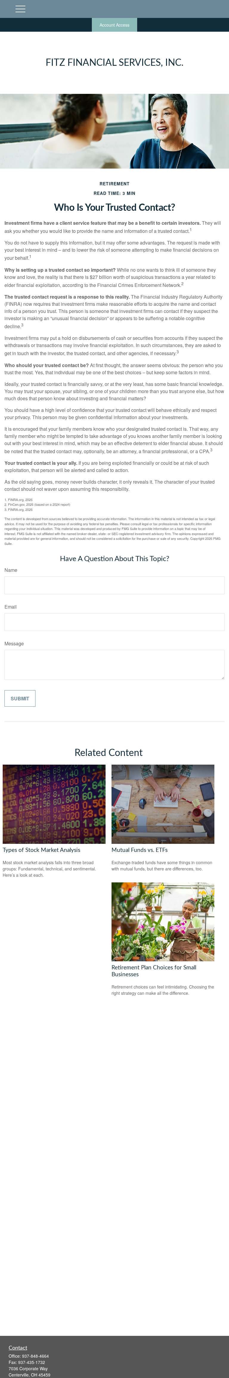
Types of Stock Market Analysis (41, 850)
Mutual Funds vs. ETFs (140, 850)
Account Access (114, 25)
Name (10, 569)
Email (10, 606)
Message (14, 643)
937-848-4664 (35, 1356)
